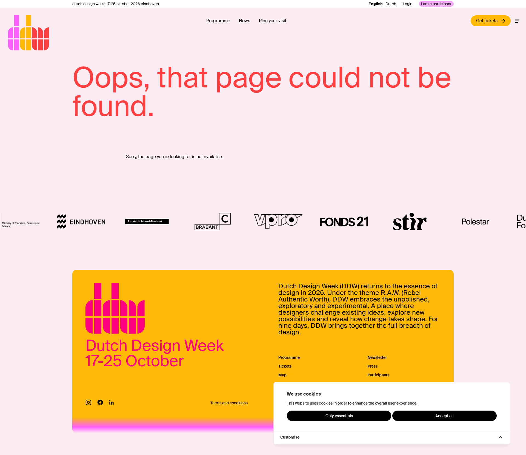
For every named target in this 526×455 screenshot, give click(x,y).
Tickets (284, 366)
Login (407, 3)
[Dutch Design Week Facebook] (100, 402)
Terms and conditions (229, 402)
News (244, 21)
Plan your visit (272, 21)
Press (373, 366)
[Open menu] (517, 21)
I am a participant (436, 3)
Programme (218, 21)
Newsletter (377, 357)
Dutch (390, 3)
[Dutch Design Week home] (14, 32)
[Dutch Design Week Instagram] (88, 402)
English (375, 3)
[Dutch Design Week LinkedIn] (111, 402)
